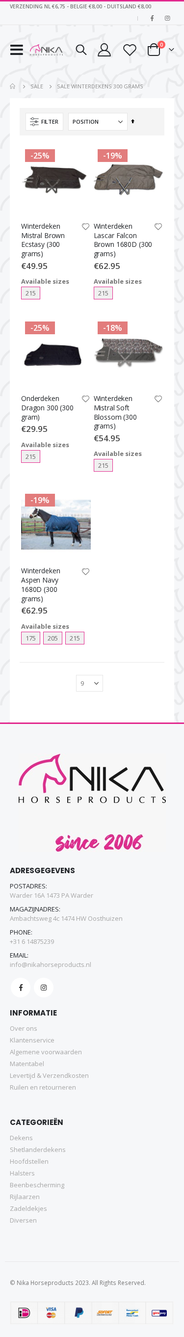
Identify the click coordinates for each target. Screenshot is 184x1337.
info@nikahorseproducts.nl (50, 964)
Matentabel (27, 1063)
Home (13, 86)
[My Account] (104, 49)
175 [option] (31, 638)
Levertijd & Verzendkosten (49, 1075)
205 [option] (53, 638)
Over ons (23, 1028)
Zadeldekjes (28, 1208)
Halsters (22, 1173)
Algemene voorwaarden (46, 1051)
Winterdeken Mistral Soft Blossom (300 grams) (115, 412)
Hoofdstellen (29, 1161)
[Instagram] (167, 18)
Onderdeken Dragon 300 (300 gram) (47, 408)
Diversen (23, 1220)
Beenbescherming (37, 1184)
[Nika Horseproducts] (46, 49)
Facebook (20, 987)
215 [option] (31, 293)
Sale (36, 86)
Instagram (43, 987)
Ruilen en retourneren (43, 1087)
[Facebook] (152, 18)
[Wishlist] (129, 49)
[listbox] (49, 293)
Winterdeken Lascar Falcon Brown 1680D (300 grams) (123, 240)
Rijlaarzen (25, 1196)
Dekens (21, 1137)
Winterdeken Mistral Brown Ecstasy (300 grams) (43, 240)
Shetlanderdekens (38, 1149)
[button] (86, 227)
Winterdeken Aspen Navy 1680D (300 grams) (40, 584)
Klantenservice (32, 1040)
